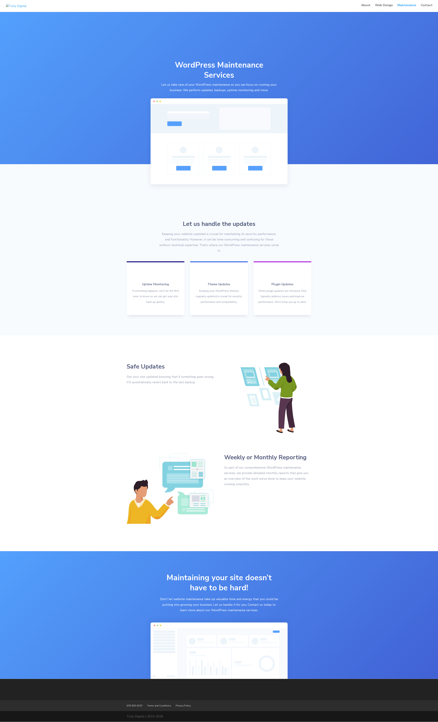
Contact (427, 5)
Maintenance (406, 5)
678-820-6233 (134, 705)
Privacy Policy (183, 705)
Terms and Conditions (159, 705)
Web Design (384, 5)
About (365, 5)
